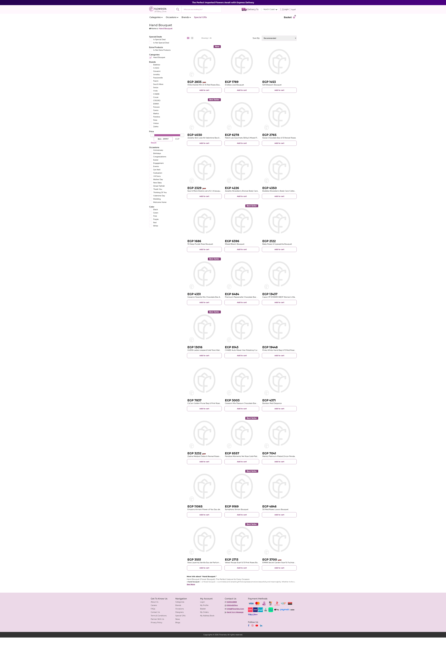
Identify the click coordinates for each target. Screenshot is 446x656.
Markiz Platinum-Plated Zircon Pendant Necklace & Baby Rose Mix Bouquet (295, 456)
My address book (207, 616)
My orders (204, 612)
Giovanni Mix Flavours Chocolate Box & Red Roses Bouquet (250, 403)
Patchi (155, 81)
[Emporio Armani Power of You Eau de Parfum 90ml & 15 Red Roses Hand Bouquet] (204, 486)
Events (156, 166)
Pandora (156, 117)
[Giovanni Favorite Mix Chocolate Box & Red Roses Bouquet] (204, 274)
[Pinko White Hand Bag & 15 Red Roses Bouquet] (279, 327)
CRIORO (156, 100)
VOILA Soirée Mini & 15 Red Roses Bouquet (205, 85)
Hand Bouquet (159, 57)
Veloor (156, 123)
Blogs (177, 622)
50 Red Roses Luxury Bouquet (275, 509)
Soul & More (158, 84)
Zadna (155, 127)
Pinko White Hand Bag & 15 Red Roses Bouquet (282, 350)
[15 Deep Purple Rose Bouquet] (204, 221)
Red (154, 223)
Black (155, 209)
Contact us (155, 612)
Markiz (156, 113)
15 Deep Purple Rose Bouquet (200, 244)
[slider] (152, 135)
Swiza (155, 87)
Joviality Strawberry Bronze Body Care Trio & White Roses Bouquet (253, 191)
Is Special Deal (159, 39)
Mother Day (158, 179)
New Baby (157, 183)
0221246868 (232, 602)
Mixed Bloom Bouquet (234, 244)
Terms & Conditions (159, 616)
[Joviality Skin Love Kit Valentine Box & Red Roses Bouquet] (204, 114)
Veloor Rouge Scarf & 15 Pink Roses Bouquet (244, 562)
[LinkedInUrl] (261, 625)
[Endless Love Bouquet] (242, 61)
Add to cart (204, 90)
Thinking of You (160, 192)
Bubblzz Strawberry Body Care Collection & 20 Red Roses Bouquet (291, 191)
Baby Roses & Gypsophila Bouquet (277, 244)
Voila (155, 91)
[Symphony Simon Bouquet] (242, 486)
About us (154, 602)
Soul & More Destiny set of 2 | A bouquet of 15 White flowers (212, 191)
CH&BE (156, 94)
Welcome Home (159, 202)
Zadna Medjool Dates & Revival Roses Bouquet (207, 456)
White (155, 226)
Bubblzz (156, 65)
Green (155, 213)
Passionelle (158, 78)
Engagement (158, 163)
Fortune (156, 107)
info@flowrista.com (235, 609)
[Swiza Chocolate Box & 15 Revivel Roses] (279, 114)
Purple (156, 219)
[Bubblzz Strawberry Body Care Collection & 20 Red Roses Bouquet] (279, 167)
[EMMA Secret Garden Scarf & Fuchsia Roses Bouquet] (279, 539)
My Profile (204, 605)
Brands (185, 17)
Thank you (157, 189)
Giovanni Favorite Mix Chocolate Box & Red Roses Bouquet (212, 297)
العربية (293, 9)
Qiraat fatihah (159, 186)
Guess (155, 110)
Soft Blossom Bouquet (272, 85)
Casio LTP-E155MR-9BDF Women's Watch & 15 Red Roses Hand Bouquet (293, 297)
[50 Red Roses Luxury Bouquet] (279, 486)
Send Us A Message (235, 612)
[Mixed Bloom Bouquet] (242, 221)
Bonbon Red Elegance (272, 403)
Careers (154, 605)
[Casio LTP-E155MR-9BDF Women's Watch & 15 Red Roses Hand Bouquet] (279, 274)
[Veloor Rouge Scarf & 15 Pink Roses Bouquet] (242, 539)
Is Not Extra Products (162, 50)
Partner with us (157, 619)
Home (154, 28)
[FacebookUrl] (248, 625)
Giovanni (156, 71)
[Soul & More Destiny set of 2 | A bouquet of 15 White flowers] (204, 167)
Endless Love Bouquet (234, 85)
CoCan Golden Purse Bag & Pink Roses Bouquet (208, 403)
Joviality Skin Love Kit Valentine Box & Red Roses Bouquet (212, 138)
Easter (155, 160)
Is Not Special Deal (161, 43)
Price (151, 131)
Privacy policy (156, 622)
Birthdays (157, 153)
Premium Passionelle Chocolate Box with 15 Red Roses (248, 297)
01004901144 (232, 605)
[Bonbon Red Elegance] (279, 380)
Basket (203, 609)
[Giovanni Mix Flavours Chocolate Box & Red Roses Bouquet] (242, 380)
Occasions (171, 17)
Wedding (157, 199)
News (177, 619)
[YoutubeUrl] (257, 625)
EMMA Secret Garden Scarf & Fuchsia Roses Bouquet (285, 562)
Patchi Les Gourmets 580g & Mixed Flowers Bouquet (247, 138)
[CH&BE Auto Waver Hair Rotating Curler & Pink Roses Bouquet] (242, 327)
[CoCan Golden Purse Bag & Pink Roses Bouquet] (204, 380)
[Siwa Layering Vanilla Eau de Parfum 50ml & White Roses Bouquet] (204, 539)
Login (286, 9)
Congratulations (159, 157)
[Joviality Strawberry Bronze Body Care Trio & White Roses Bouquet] (242, 167)
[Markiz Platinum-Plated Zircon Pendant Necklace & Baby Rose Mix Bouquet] (279, 433)
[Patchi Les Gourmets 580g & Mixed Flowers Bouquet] (242, 114)
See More (191, 584)
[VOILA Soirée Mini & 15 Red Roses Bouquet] (204, 61)
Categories (155, 17)
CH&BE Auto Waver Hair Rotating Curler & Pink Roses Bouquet (252, 350)
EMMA (156, 104)
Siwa (155, 120)
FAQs (153, 609)
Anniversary (158, 150)
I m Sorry (157, 176)
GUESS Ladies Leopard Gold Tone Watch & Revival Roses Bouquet (215, 350)
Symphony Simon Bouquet (236, 509)
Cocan (155, 97)
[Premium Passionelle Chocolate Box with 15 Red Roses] (242, 274)
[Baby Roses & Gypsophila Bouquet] (279, 221)
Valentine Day (159, 196)
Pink (155, 216)
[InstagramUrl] (252, 625)
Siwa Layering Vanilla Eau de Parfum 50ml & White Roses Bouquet (216, 562)
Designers (179, 612)
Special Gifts (200, 17)
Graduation (157, 173)
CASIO (156, 68)
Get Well (156, 170)
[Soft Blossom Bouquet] (279, 61)
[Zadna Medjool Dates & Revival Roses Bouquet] (204, 433)
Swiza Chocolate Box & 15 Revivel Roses (279, 138)
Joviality (156, 74)
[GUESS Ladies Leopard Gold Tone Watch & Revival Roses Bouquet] (204, 327)
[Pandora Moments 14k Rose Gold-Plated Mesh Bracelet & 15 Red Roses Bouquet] (242, 433)
